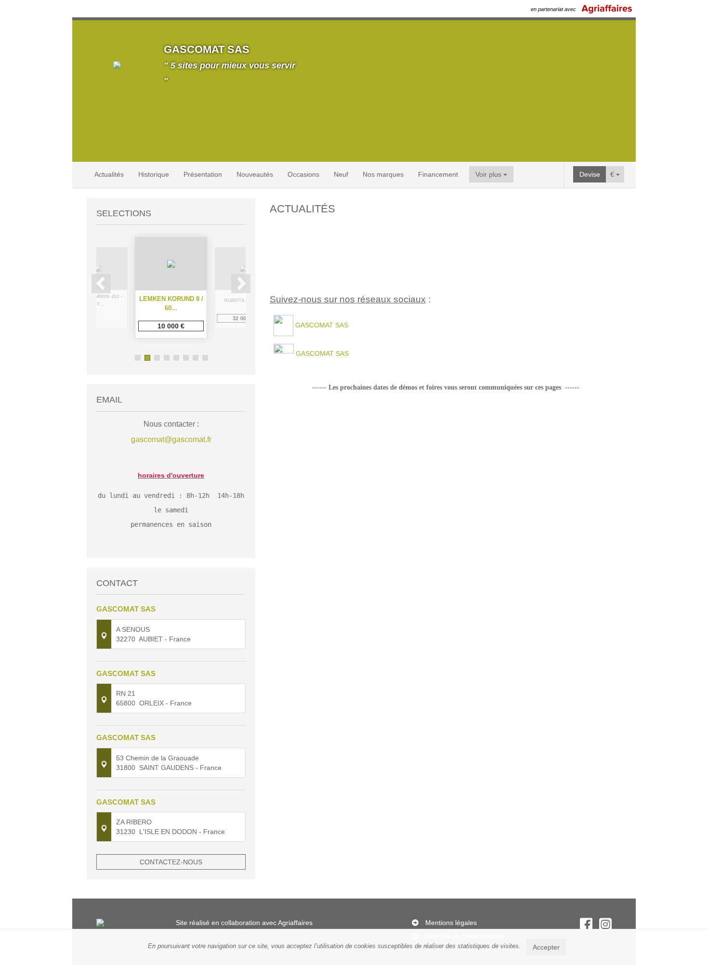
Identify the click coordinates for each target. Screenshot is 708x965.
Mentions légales (451, 922)
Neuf (341, 174)
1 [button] (138, 358)
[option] (171, 288)
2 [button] (147, 358)
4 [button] (167, 358)
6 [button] (186, 358)
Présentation (203, 174)
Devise (589, 174)
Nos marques (383, 174)
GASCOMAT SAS (321, 324)
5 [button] (176, 358)
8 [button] (205, 358)
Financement (438, 174)
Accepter (546, 947)
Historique (153, 174)
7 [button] (195, 358)
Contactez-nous (171, 862)
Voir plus (489, 174)
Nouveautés (254, 174)
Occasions (303, 174)
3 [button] (157, 358)
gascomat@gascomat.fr (171, 439)
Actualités (109, 174)
